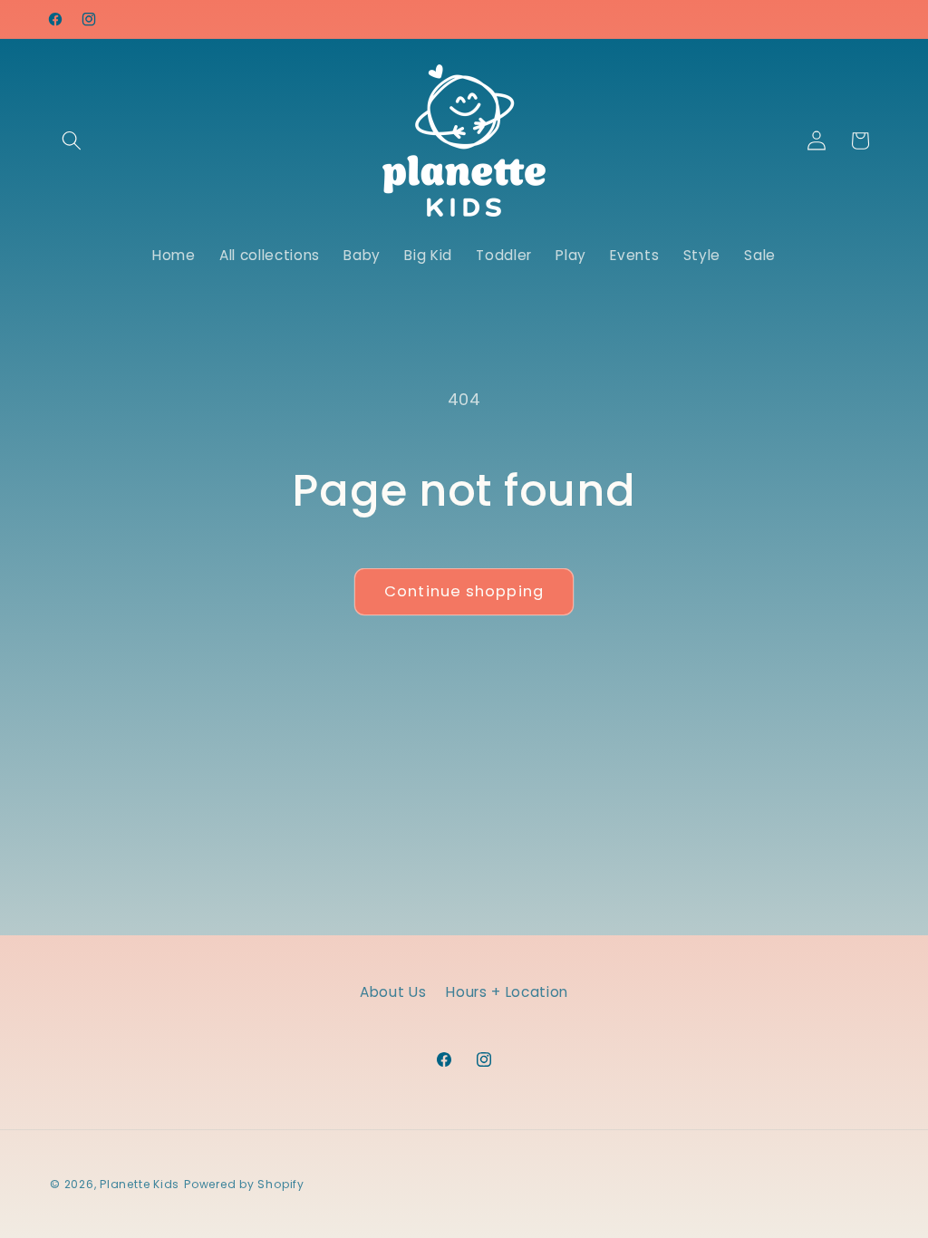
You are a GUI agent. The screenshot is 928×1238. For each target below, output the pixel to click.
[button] (71, 140)
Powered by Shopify (244, 1184)
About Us (393, 991)
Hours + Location (507, 991)
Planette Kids (139, 1184)
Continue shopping (464, 591)
